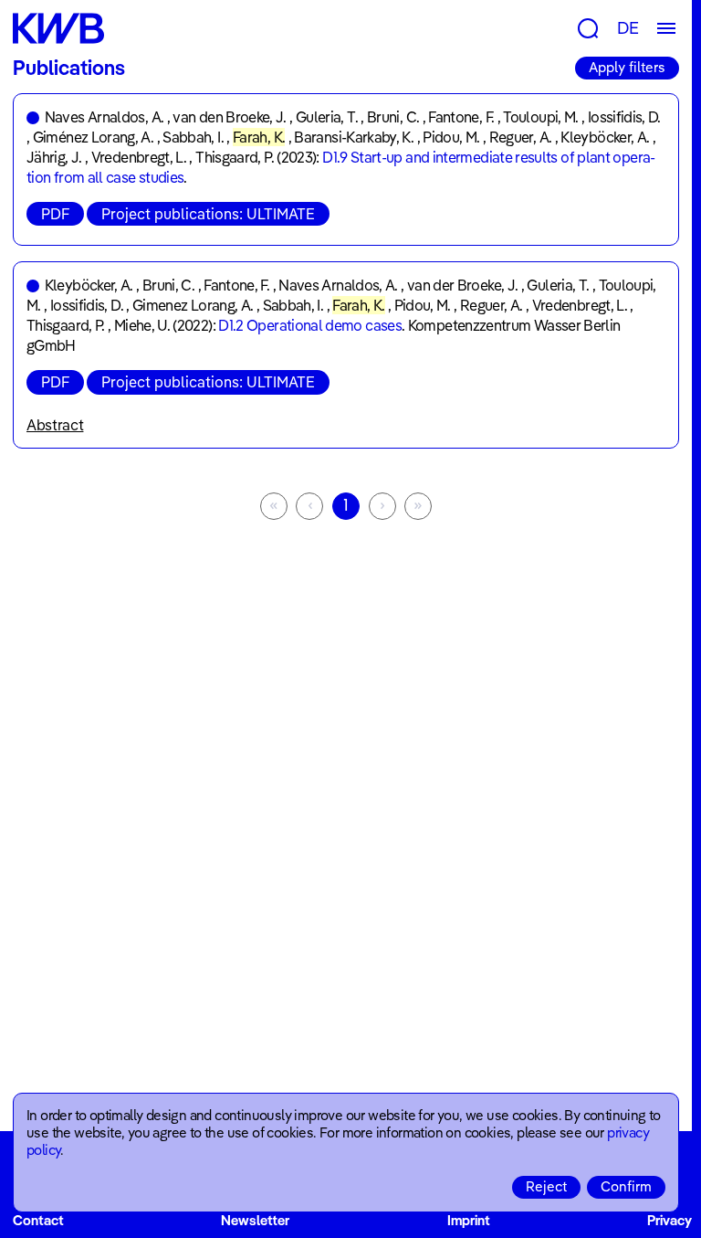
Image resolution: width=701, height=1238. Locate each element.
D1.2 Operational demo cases (310, 325)
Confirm (626, 1186)
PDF (55, 214)
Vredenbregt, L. (138, 157)
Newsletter (255, 1220)
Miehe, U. (142, 325)
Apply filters (627, 67)
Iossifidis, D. (624, 117)
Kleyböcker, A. (604, 137)
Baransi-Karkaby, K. (353, 137)
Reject (546, 1186)
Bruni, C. (393, 117)
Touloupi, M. (540, 117)
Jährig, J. (54, 157)
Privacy (669, 1220)
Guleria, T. (327, 117)
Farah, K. (259, 137)
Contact (38, 1220)
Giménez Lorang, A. (93, 137)
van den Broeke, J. (229, 117)
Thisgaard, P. (234, 157)
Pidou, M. (451, 137)
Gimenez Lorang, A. (192, 305)
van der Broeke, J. (462, 285)
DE (628, 27)
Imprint (468, 1220)
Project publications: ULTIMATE (208, 214)
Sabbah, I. (193, 137)
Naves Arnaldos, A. (104, 117)
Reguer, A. (520, 137)
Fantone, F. (461, 117)
